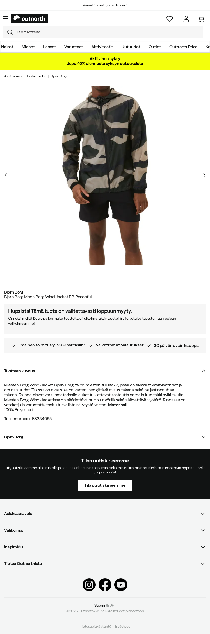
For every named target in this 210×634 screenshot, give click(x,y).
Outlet (155, 46)
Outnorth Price (183, 46)
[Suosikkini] (170, 19)
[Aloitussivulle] (29, 18)
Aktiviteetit (102, 46)
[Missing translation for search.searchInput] (8, 32)
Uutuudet (130, 46)
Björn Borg (59, 76)
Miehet (28, 46)
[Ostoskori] (201, 19)
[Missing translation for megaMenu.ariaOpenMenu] (5, 19)
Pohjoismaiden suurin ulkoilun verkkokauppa (105, 10)
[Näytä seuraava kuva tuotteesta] (204, 175)
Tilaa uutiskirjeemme (104, 485)
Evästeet (122, 626)
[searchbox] (108, 32)
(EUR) (104, 605)
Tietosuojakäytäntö (95, 626)
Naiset (7, 46)
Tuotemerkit (36, 76)
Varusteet (73, 46)
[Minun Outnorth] (186, 18)
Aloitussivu (13, 76)
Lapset (49, 46)
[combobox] (103, 32)
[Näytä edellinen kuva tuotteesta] (6, 175)
